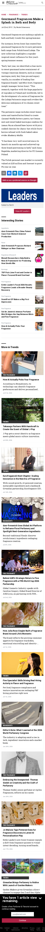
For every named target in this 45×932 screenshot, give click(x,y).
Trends (24, 15)
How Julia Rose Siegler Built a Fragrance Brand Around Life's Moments (22, 632)
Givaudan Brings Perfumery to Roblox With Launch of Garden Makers (21, 884)
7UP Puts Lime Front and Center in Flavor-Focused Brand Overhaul (16, 273)
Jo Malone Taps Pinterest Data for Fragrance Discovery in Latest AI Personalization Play (19, 833)
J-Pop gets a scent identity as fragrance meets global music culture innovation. (21, 435)
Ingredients (5, 228)
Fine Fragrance (6, 282)
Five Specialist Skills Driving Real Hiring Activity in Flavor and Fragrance (22, 682)
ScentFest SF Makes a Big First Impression (15, 300)
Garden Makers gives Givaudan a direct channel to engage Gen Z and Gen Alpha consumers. (21, 892)
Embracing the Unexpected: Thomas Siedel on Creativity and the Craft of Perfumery (20, 783)
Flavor (3, 242)
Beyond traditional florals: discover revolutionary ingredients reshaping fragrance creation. (20, 538)
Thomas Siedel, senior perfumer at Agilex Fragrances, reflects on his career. (22, 791)
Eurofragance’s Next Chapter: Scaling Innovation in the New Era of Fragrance (21, 477)
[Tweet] (20, 173)
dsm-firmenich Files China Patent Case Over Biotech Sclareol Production (16, 234)
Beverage (4, 269)
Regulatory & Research (8, 255)
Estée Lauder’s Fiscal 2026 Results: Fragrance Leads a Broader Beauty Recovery (16, 287)
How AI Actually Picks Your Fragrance (13, 327)
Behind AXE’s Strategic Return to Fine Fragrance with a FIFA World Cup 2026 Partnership (21, 581)
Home (3, 15)
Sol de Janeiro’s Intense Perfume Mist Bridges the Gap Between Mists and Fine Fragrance (17, 314)
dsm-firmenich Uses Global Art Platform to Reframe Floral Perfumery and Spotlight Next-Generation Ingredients (22, 528)
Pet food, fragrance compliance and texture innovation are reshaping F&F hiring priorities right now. (20, 690)
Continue (22, 920)
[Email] (3, 173)
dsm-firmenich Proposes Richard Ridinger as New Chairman (16, 247)
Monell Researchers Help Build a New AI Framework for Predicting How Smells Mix (16, 260)
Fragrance (13, 15)
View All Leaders (22, 211)
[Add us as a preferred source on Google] (26, 173)
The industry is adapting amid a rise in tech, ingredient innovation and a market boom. (22, 740)
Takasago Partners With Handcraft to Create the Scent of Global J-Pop (21, 427)
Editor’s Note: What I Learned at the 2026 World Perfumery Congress (22, 731)
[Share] (9, 173)
